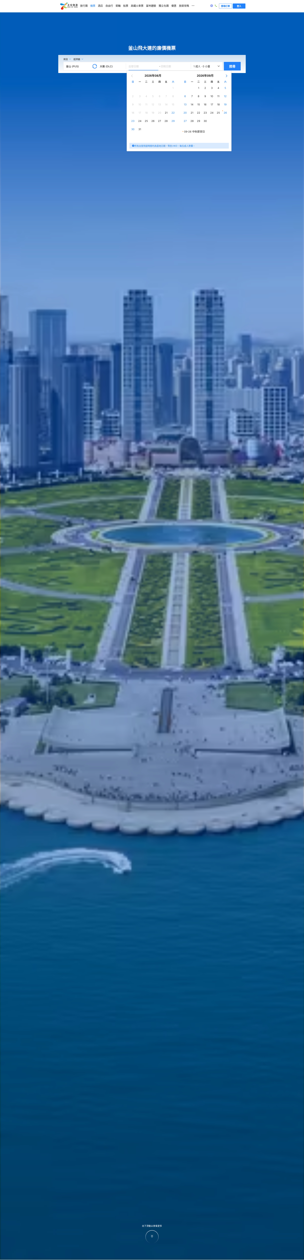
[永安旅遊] (69, 6)
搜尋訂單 (225, 6)
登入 (239, 6)
